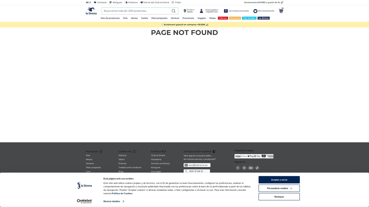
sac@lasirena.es (198, 165)
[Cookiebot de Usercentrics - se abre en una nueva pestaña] (84, 201)
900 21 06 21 (196, 171)
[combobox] (139, 10)
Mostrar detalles (111, 201)
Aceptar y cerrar (279, 180)
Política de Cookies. (122, 193)
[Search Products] (173, 11)
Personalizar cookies (277, 188)
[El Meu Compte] (209, 11)
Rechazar (279, 196)
